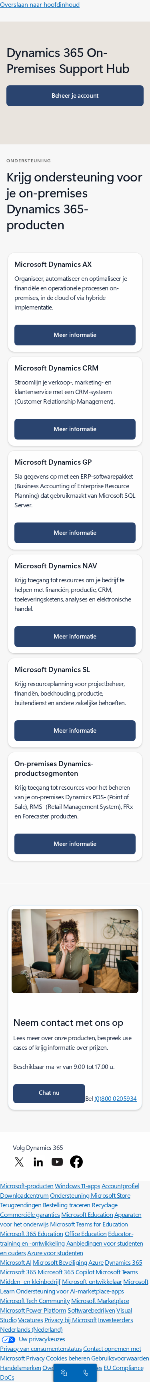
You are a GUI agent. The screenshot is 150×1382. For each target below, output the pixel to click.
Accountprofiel (120, 1185)
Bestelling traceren (66, 1205)
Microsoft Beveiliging (60, 1262)
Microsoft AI (15, 1262)
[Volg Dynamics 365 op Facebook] (76, 1161)
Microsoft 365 (18, 1272)
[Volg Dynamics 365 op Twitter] (19, 1161)
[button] (49, 1093)
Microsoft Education (87, 1214)
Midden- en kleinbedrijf (30, 1281)
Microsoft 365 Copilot (66, 1272)
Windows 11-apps (77, 1185)
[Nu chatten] (62, 1372)
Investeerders (115, 1319)
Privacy (35, 1358)
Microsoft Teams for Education (89, 1224)
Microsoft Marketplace (100, 1300)
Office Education (86, 1233)
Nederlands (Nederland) (31, 1329)
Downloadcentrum (24, 1195)
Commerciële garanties (30, 1214)
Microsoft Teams (117, 1272)
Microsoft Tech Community (35, 1300)
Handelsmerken (20, 1367)
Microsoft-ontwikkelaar (92, 1281)
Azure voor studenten (55, 1252)
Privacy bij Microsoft (70, 1319)
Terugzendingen (20, 1205)
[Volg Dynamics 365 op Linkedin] (38, 1161)
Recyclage (105, 1205)
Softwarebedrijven (91, 1310)
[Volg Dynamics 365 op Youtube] (57, 1161)
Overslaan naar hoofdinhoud (40, 4)
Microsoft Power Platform (33, 1310)
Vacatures (30, 1319)
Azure (96, 1262)
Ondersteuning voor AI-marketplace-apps (70, 1291)
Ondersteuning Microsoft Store (90, 1195)
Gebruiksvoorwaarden (120, 1358)
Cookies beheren (68, 1358)
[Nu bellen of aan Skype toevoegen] (84, 1372)
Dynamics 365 (123, 1262)
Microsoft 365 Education (31, 1233)
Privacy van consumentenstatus (41, 1348)
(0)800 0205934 (115, 1098)
